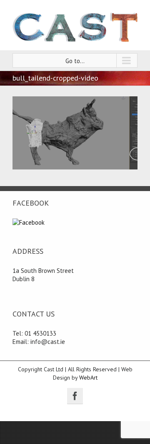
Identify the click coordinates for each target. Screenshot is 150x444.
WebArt (88, 377)
